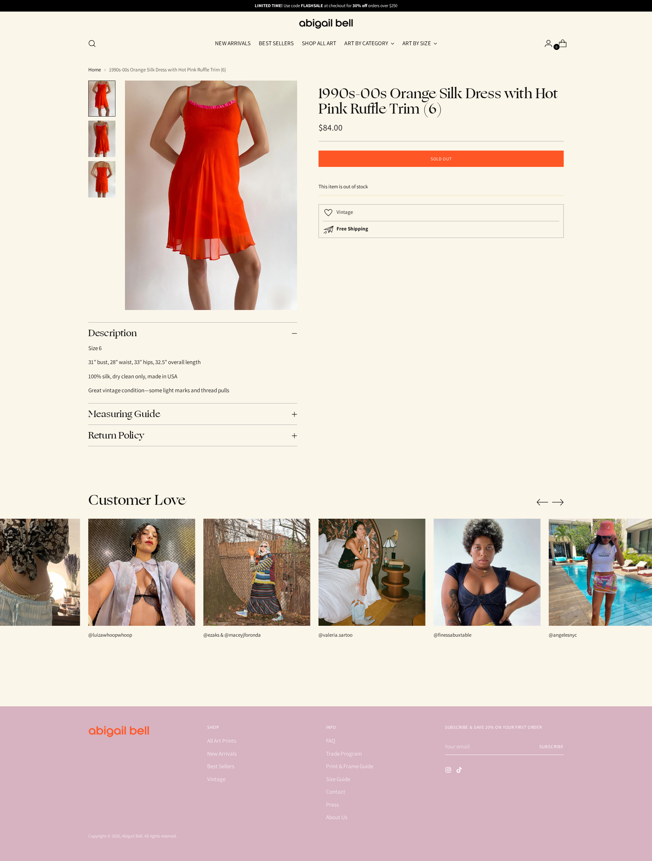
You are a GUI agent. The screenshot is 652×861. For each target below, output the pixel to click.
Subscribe (551, 747)
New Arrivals (222, 753)
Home (94, 69)
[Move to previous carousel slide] (542, 502)
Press (332, 804)
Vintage (216, 779)
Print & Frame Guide (349, 766)
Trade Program (344, 753)
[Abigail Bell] (326, 23)
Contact (335, 791)
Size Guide (338, 779)
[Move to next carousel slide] (558, 502)
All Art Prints (221, 740)
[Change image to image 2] (101, 139)
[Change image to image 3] (101, 179)
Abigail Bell (132, 836)
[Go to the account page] (546, 43)
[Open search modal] (92, 43)
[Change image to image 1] (101, 99)
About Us (336, 817)
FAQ (330, 740)
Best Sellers (220, 766)
